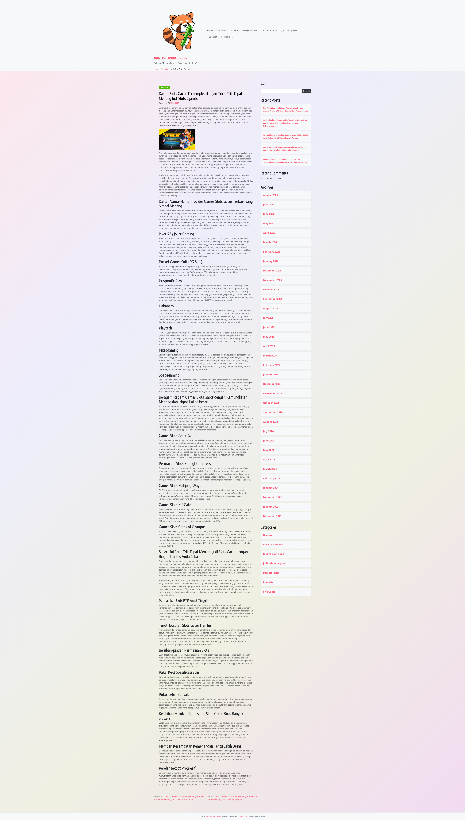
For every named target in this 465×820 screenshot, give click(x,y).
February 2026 (271, 251)
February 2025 (271, 365)
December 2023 (272, 497)
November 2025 (272, 280)
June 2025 (269, 327)
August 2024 (270, 421)
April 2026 (269, 232)
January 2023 (270, 506)
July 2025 (268, 317)
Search (264, 84)
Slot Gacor (221, 30)
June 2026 (269, 214)
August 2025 (270, 308)
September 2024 (273, 412)
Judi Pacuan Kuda (269, 30)
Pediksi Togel (227, 36)
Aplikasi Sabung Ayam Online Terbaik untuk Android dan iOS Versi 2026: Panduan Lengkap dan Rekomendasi (285, 123)
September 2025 (273, 299)
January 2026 (270, 261)
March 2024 (270, 469)
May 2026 (268, 223)
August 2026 (270, 195)
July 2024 (268, 431)
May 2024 (268, 450)
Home (210, 30)
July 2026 (268, 204)
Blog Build (244, 816)
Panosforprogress (170, 58)
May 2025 (268, 336)
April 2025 (269, 346)
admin (164, 103)
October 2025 (271, 289)
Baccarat (213, 36)
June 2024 (269, 440)
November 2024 (272, 393)
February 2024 (271, 478)
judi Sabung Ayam (290, 30)
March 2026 (270, 242)
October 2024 (271, 402)
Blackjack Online (249, 30)
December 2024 (272, 384)
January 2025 (270, 374)
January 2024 (270, 487)
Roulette (234, 30)
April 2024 (269, 459)
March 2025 (270, 355)
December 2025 (272, 270)
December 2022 (272, 516)
